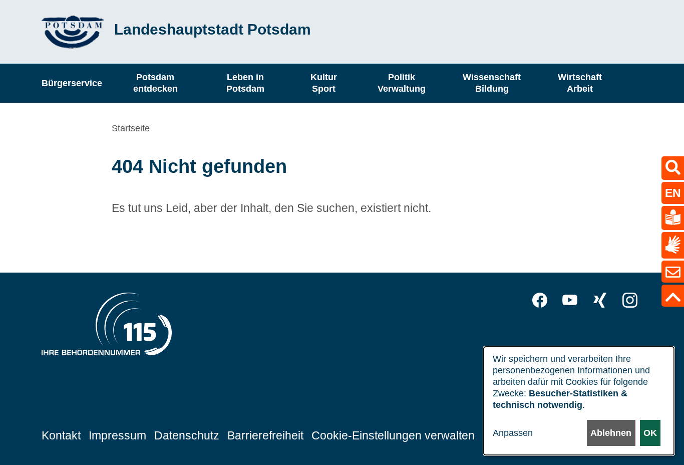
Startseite (131, 128)
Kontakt (61, 435)
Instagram (629, 300)
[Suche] (672, 168)
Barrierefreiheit (265, 435)
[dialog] (579, 401)
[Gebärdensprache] (672, 245)
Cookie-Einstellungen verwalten (393, 435)
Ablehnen (610, 433)
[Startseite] (73, 32)
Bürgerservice (72, 83)
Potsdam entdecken (155, 83)
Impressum (117, 435)
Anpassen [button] (513, 433)
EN (673, 192)
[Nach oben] (672, 296)
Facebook (539, 300)
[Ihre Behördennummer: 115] (107, 327)
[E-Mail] (672, 272)
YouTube (569, 300)
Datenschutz (186, 435)
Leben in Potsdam (245, 83)
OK (650, 433)
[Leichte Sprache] (672, 218)
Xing (599, 300)
